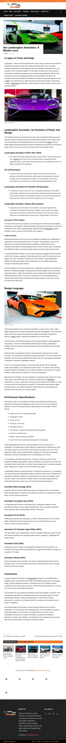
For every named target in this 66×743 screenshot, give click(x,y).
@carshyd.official (42, 670)
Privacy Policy (29, 1)
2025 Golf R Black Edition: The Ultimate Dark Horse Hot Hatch (33, 655)
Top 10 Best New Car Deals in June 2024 (14, 636)
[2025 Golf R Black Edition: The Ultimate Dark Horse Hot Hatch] (33, 649)
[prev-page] (4, 664)
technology (51, 379)
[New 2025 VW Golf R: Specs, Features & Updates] (45, 649)
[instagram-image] (6, 678)
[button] (61, 11)
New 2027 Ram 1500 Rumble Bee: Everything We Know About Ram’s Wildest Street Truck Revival (20, 657)
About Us (17, 1)
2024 (7, 81)
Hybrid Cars (44, 11)
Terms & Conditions (37, 1)
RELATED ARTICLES (10, 642)
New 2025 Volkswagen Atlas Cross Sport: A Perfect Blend (57, 655)
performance (15, 83)
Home (6, 11)
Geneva (15, 159)
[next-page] (7, 664)
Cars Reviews (43, 652)
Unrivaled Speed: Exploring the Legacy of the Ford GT (49, 636)
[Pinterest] (59, 1)
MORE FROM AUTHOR (26, 642)
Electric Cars (35, 11)
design (49, 142)
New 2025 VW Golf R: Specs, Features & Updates (45, 655)
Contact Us (22, 1)
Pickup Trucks (8, 15)
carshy (6, 53)
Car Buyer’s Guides (21, 15)
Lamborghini (32, 578)
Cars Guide (17, 11)
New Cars (5, 650)
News (10, 11)
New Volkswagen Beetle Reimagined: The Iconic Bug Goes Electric (8, 655)
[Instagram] (56, 1)
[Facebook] (53, 1)
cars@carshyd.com (32, 735)
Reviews (25, 11)
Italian (14, 336)
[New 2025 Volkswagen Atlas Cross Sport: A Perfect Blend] (57, 649)
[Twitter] (61, 1)
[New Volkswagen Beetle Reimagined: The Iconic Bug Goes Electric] (8, 648)
